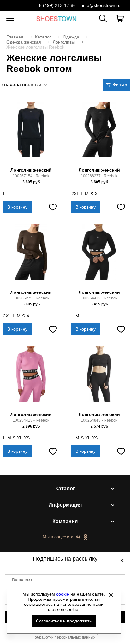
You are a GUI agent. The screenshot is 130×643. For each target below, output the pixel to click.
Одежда (71, 36)
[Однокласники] (85, 537)
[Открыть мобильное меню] (10, 18)
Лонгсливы (64, 41)
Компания (65, 521)
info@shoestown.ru (101, 5)
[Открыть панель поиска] (103, 18)
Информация (65, 505)
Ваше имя (22, 579)
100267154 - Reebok (31, 176)
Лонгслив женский (31, 170)
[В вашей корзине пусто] (120, 18)
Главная (14, 36)
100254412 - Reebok (99, 298)
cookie (62, 594)
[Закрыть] (111, 595)
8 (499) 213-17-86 (57, 5)
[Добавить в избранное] (53, 207)
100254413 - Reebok (31, 420)
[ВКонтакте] (78, 537)
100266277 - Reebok (99, 176)
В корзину (17, 206)
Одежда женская (23, 41)
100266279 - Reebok (31, 298)
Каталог (43, 36)
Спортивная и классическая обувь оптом (56, 18)
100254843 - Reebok (99, 420)
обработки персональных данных (65, 637)
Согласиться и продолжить (64, 620)
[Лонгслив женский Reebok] (31, 133)
